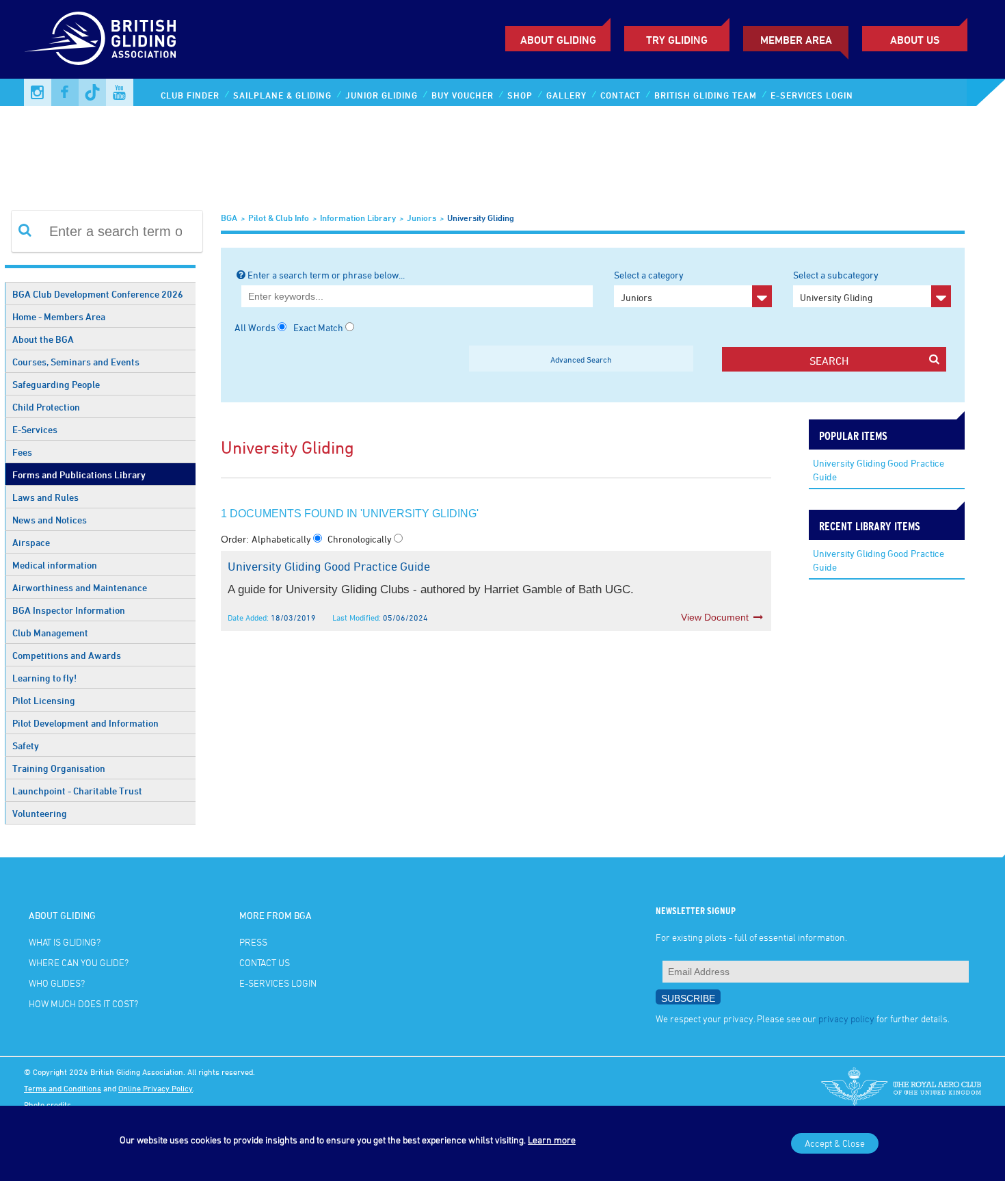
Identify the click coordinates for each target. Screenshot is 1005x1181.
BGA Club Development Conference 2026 (97, 294)
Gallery (566, 95)
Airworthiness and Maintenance (79, 587)
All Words (255, 327)
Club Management (50, 632)
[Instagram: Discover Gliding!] (37, 92)
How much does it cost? (83, 1003)
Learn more (552, 1139)
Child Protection (46, 407)
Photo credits (47, 1104)
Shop (520, 95)
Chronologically (360, 539)
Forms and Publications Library (79, 474)
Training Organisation (58, 768)
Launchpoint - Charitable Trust (77, 790)
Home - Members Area (58, 316)
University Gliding (480, 217)
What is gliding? (64, 942)
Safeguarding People (56, 384)
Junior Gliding (381, 95)
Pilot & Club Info (278, 217)
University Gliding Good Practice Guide (878, 469)
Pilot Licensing (43, 700)
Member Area (796, 40)
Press (253, 942)
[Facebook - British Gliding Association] (65, 92)
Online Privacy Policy (155, 1088)
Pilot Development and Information (85, 723)
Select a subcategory (836, 286)
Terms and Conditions (62, 1088)
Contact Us (264, 962)
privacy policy (846, 1018)
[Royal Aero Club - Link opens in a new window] (901, 1087)
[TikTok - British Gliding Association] (92, 92)
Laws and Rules (45, 497)
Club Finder (190, 95)
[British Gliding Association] (100, 38)
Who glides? (57, 983)
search (828, 360)
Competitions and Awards (66, 655)
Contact (620, 95)
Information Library (358, 217)
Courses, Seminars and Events (75, 361)
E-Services (34, 429)
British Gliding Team (705, 95)
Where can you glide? (79, 962)
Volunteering (39, 813)
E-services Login (811, 95)
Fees (22, 452)
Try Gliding (677, 40)
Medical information (54, 565)
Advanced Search (581, 359)
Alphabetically (282, 539)
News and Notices (49, 519)
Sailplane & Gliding (282, 95)
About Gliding (558, 40)
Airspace (31, 542)
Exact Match (318, 327)
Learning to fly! (44, 678)
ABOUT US (914, 40)
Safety (25, 745)
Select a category (649, 286)
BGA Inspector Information (68, 610)
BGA (229, 217)
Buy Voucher (462, 95)
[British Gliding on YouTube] (119, 92)
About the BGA (43, 339)
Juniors (421, 217)
